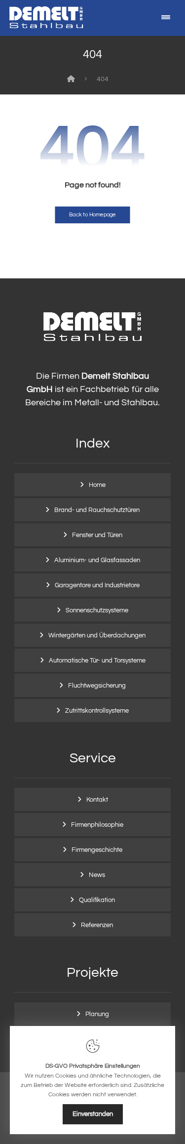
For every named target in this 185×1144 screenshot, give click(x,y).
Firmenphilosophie (97, 824)
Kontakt (97, 799)
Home (97, 485)
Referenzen (97, 925)
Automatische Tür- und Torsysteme (97, 660)
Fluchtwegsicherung (97, 685)
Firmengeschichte (97, 849)
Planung (97, 1014)
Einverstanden (93, 1114)
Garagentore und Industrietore (97, 585)
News (97, 875)
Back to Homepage (92, 214)
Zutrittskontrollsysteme (97, 710)
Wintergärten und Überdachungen (97, 635)
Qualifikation (97, 900)
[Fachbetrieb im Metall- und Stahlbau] (46, 17)
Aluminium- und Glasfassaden (97, 560)
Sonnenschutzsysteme (97, 610)
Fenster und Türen (97, 535)
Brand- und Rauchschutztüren (97, 510)
